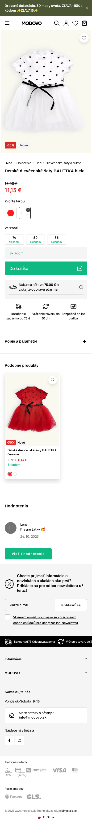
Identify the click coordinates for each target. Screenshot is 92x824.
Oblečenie (24, 163)
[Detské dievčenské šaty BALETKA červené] (10, 474)
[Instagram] (19, 740)
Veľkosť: (11, 228)
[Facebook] (9, 740)
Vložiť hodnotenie (28, 553)
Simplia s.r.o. (69, 811)
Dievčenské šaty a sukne (64, 163)
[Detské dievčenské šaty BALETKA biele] (15, 474)
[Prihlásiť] (66, 23)
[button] (87, 8)
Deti (39, 163)
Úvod (8, 163)
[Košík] (84, 23)
